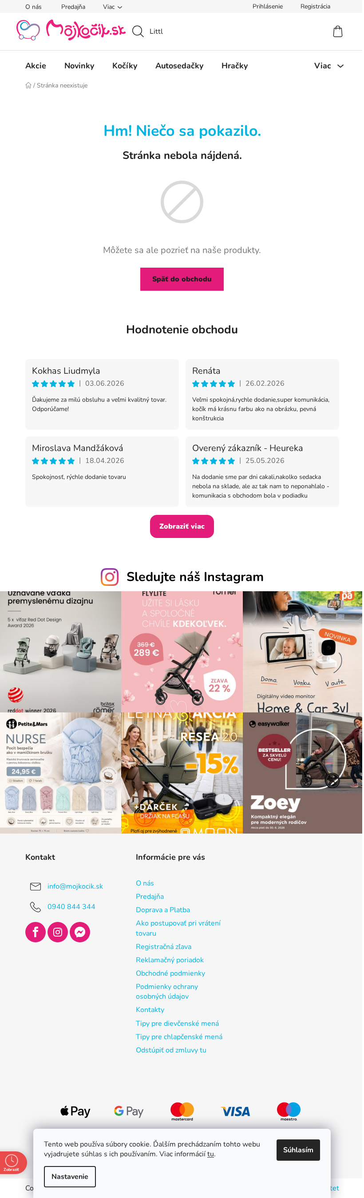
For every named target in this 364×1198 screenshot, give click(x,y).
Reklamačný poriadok (166, 956)
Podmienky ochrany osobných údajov (163, 987)
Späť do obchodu (179, 279)
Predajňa (70, 7)
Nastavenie (66, 1177)
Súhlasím (295, 1150)
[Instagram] (54, 927)
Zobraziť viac (179, 526)
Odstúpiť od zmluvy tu (167, 1046)
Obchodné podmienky (167, 969)
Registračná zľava (160, 942)
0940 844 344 (68, 902)
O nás (30, 7)
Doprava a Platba (159, 905)
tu (207, 1154)
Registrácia (312, 6)
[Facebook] (32, 927)
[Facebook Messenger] (76, 927)
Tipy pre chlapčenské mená (175, 1032)
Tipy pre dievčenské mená (173, 1019)
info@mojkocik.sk (71, 882)
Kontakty (146, 1005)
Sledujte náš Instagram (191, 576)
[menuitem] (32, 66)
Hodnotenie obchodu (179, 329)
